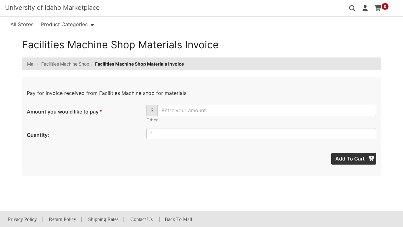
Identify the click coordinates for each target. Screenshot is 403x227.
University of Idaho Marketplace (52, 7)
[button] (365, 8)
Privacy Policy (22, 219)
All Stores (21, 24)
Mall (31, 64)
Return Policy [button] (62, 219)
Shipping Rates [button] (103, 219)
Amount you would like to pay (64, 111)
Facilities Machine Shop (65, 64)
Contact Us (141, 219)
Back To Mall (178, 219)
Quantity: (38, 135)
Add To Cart (350, 158)
